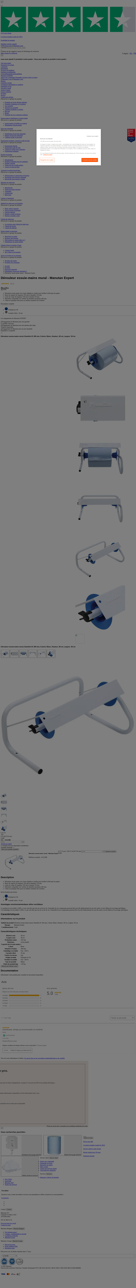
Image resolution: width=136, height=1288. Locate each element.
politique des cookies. (47, 154)
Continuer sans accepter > (93, 136)
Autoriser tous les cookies (89, 160)
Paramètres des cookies (46, 160)
